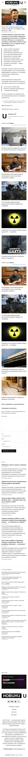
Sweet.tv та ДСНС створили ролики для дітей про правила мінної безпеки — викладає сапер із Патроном (14, 622)
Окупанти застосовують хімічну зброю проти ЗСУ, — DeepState (14, 231)
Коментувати (4, 416)
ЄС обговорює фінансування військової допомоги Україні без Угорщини (12, 204)
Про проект (14, 714)
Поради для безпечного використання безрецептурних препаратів (14, 482)
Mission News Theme (9, 754)
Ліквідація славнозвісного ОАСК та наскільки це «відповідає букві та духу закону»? (14, 371)
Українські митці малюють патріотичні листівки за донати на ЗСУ (14, 616)
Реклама (14, 709)
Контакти (14, 712)
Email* (3, 438)
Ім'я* (2, 433)
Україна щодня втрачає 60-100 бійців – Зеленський (11, 632)
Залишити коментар (7, 478)
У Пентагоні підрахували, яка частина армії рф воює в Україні (13, 611)
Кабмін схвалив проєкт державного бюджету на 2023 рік (13, 398)
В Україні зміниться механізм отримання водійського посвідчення (12, 637)
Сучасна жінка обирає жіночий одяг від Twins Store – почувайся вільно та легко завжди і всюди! (14, 500)
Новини (11, 109)
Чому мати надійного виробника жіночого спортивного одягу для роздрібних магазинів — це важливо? (13, 542)
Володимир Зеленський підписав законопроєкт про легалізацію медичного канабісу (12, 176)
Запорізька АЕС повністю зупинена (10, 597)
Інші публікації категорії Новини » (19, 125)
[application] (14, 682)
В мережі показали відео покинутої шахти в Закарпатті (13, 257)
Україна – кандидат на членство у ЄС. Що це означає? (12, 627)
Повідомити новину (14, 706)
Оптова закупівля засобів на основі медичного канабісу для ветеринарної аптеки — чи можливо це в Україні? (14, 520)
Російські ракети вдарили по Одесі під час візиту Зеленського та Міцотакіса (14, 149)
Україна (16, 109)
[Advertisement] (14, 656)
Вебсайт (3, 444)
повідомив (12, 43)
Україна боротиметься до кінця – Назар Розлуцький (12, 606)
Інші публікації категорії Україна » (19, 264)
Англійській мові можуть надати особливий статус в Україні (13, 601)
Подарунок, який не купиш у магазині (14, 465)
